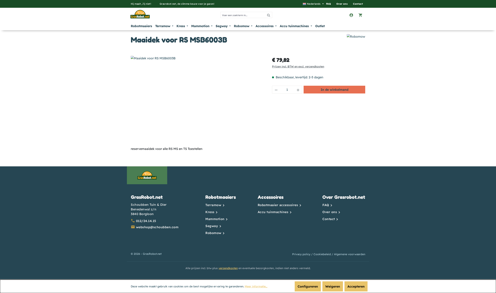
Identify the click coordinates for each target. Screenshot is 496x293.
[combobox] (243, 15)
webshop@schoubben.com (157, 227)
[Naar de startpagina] (138, 14)
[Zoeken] (268, 15)
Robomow (213, 233)
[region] (197, 97)
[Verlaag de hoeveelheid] (276, 89)
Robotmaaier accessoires (278, 205)
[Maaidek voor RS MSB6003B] (197, 97)
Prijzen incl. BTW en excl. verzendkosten (298, 66)
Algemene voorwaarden (349, 254)
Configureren (308, 286)
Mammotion (215, 219)
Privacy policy (301, 254)
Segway (212, 226)
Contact (358, 3)
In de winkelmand (334, 90)
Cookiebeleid (322, 254)
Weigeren (332, 286)
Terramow (213, 205)
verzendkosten (228, 268)
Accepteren (356, 286)
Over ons (342, 3)
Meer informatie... (256, 286)
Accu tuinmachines (273, 212)
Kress (210, 212)
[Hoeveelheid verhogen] (298, 89)
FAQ (328, 3)
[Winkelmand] (360, 15)
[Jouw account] (351, 15)
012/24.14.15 (146, 221)
